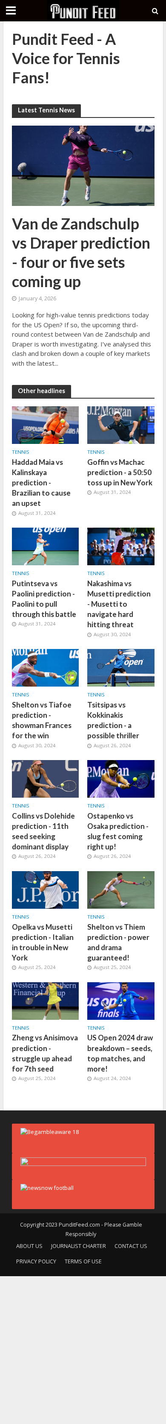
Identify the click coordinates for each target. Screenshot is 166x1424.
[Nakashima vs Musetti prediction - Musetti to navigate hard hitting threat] (121, 545)
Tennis (20, 452)
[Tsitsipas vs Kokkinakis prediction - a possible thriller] (121, 667)
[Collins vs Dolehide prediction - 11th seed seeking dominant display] (45, 778)
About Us (29, 1246)
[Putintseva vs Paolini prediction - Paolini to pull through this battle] (45, 545)
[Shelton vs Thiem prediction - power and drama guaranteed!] (121, 889)
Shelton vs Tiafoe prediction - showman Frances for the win (42, 720)
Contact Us (130, 1246)
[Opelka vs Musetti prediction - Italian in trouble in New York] (45, 889)
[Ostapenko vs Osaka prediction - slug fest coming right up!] (121, 778)
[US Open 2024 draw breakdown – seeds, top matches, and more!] (121, 1000)
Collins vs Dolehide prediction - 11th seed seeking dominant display (43, 831)
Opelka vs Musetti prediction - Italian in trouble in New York (43, 942)
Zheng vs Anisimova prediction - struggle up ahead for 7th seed (45, 1053)
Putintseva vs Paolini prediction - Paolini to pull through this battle (44, 599)
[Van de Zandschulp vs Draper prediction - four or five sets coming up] (83, 165)
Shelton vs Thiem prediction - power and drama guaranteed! (118, 942)
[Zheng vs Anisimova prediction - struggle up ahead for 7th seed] (45, 1000)
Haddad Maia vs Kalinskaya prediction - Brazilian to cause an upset (41, 483)
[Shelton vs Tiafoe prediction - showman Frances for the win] (45, 667)
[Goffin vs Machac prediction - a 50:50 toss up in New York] (121, 424)
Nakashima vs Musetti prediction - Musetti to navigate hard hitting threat (119, 604)
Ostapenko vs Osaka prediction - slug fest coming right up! (118, 831)
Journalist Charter (78, 1246)
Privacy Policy (36, 1261)
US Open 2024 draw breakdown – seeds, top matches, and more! (120, 1053)
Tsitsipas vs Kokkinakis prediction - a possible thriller (113, 720)
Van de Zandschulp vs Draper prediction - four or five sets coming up (81, 252)
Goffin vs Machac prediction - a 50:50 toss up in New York (119, 472)
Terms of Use (83, 1261)
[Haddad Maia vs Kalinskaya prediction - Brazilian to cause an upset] (45, 424)
